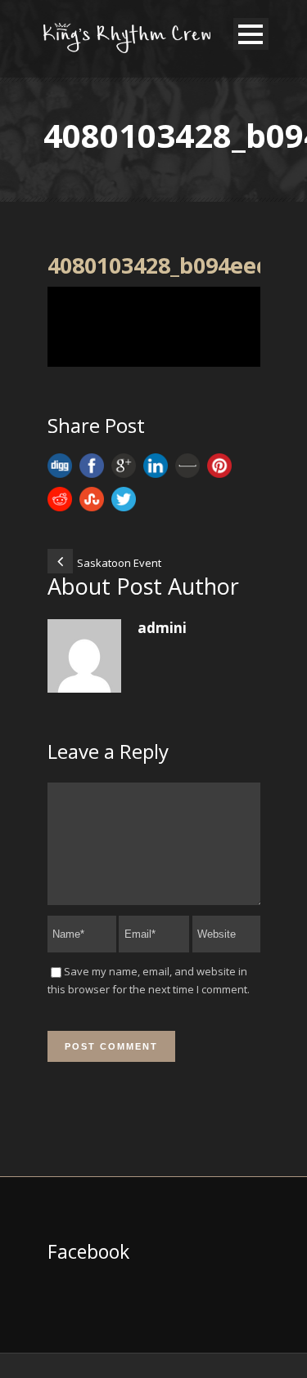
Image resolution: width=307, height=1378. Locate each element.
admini (162, 627)
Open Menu (251, 34)
